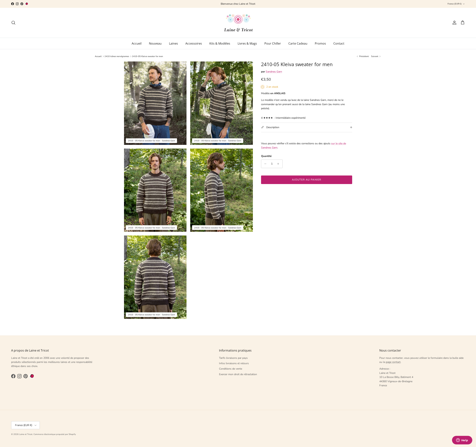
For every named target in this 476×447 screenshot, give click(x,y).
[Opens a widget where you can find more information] (462, 440)
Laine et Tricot (25, 434)
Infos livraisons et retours (234, 363)
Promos (320, 43)
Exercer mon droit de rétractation (238, 374)
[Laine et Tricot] (238, 23)
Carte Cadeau (297, 43)
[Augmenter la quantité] (279, 164)
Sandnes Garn (274, 71)
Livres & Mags (247, 43)
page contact (393, 362)
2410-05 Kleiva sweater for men (147, 56)
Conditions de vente (230, 368)
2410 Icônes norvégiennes (116, 56)
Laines (173, 43)
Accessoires (193, 43)
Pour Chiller (272, 43)
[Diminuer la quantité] (264, 164)
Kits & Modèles (219, 43)
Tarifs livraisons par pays (233, 358)
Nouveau (155, 43)
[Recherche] (13, 22)
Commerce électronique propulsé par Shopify (54, 434)
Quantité (266, 156)
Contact (338, 43)
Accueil (136, 43)
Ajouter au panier (306, 179)
